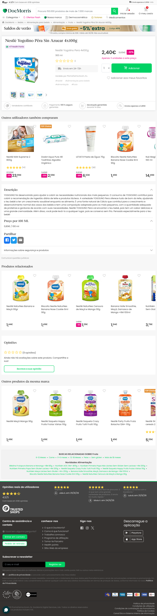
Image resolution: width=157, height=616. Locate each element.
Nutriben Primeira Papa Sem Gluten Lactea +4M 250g (34, 468)
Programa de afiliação (56, 537)
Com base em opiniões (15, 501)
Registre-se (55, 564)
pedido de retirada (15, 543)
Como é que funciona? (56, 531)
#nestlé (58, 81)
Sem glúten (96, 457)
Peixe (86, 457)
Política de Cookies (146, 611)
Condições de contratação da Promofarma (135, 608)
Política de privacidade (144, 603)
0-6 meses (62, 457)
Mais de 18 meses (113, 457)
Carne (52, 457)
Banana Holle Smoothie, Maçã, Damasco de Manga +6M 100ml (99, 471)
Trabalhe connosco (54, 534)
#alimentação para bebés (77, 81)
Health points (51, 544)
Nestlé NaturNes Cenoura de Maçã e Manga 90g (104, 474)
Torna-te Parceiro (53, 541)
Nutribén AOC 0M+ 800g (66, 466)
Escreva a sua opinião (29, 368)
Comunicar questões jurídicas (15, 258)
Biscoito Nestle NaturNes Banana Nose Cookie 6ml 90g (55, 474)
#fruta (74, 84)
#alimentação (62, 84)
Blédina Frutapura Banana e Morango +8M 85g (30, 466)
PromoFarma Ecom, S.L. (77, 76)
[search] (114, 11)
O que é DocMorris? (54, 527)
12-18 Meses (75, 457)
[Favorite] (34, 126)
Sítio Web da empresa (56, 548)
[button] (127, 10)
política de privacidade (20, 575)
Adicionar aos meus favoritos (128, 78)
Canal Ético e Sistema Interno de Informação (134, 613)
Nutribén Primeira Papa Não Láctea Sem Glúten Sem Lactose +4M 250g (112, 466)
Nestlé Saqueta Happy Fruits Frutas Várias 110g (124, 468)
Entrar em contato (15, 536)
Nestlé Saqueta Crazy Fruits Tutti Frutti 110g (80, 468)
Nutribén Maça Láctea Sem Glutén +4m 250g (47, 471)
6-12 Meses (41, 457)
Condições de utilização (143, 606)
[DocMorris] (16, 11)
